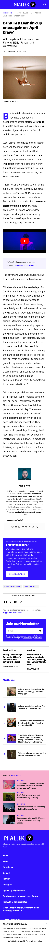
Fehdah (38, 13)
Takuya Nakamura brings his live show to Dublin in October (32, 754)
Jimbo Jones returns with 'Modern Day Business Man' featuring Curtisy (31, 820)
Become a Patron (17, 574)
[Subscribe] (40, 630)
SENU (10, 16)
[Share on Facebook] (5, 602)
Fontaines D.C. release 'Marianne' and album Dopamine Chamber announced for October (30, 785)
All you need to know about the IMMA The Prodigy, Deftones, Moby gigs (31, 691)
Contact (6, 873)
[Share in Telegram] (15, 602)
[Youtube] (16, 526)
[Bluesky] (26, 526)
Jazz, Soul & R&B (31, 586)
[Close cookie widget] (46, 923)
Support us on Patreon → (26, 265)
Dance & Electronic (12, 586)
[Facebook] (30, 526)
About (6, 861)
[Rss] (37, 526)
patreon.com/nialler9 (15, 520)
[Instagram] (12, 526)
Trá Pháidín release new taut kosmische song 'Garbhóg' (28, 796)
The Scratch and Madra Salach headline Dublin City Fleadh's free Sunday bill (31, 723)
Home (5, 855)
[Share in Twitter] (10, 602)
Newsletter (8, 867)
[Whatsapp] (19, 526)
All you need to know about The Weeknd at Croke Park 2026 (31, 707)
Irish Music (7, 13)
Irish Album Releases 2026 (15, 902)
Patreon (6, 879)
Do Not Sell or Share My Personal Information (25, 941)
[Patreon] (23, 526)
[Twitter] (33, 526)
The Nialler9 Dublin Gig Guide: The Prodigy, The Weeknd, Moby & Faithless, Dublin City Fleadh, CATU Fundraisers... (31, 738)
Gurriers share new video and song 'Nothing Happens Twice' (31, 808)
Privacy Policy (27, 637)
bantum (19, 13)
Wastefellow (19, 16)
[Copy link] (20, 602)
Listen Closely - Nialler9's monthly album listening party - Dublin (21, 909)
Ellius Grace (28, 13)
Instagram (7, 884)
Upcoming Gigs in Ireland (14, 890)
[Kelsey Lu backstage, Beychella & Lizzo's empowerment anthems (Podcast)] (14, 660)
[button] (4, 4)
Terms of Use (38, 637)
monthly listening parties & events (28, 512)
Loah (5, 16)
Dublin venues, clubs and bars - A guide (20, 896)
